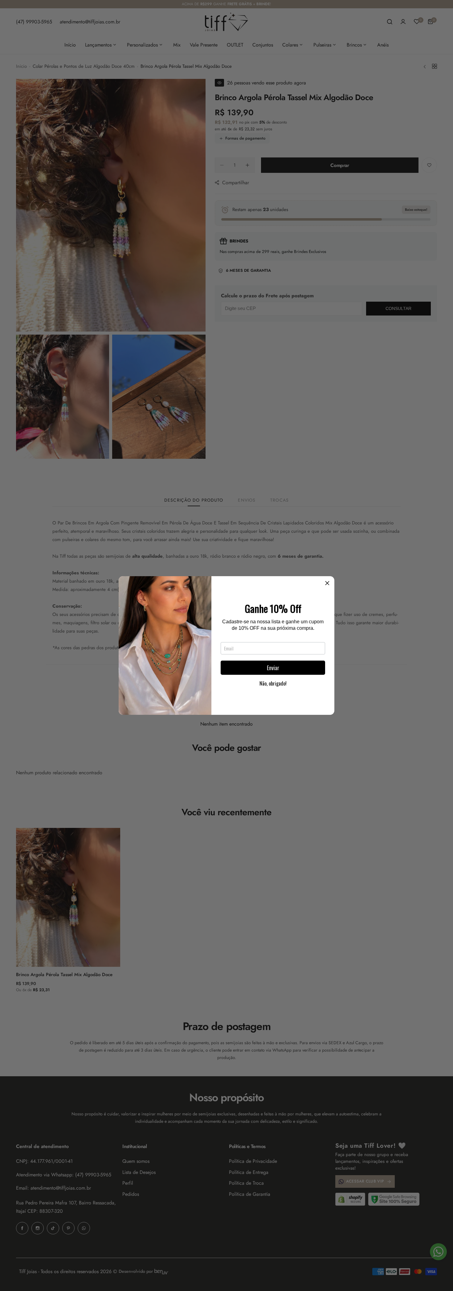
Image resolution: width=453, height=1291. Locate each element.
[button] (327, 583)
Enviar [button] (273, 668)
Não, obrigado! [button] (273, 683)
